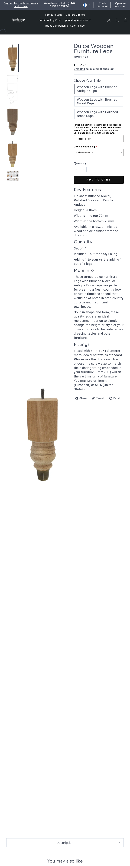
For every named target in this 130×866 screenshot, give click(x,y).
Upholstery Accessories (77, 20)
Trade (81, 25)
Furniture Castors (75, 14)
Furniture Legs (53, 14)
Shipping (79, 68)
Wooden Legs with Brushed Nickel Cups (97, 101)
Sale (72, 25)
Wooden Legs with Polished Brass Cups (97, 114)
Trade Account (102, 5)
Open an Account (120, 5)
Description (65, 843)
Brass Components (56, 25)
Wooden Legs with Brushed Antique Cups (97, 89)
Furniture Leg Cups (50, 20)
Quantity (80, 163)
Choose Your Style (87, 80)
